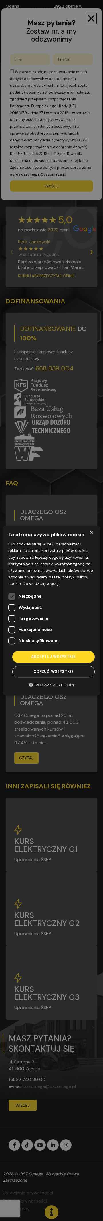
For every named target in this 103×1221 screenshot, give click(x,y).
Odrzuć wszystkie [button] (53, 671)
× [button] (91, 532)
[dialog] (51, 610)
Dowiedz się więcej (40, 583)
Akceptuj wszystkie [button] (53, 656)
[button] (51, 685)
